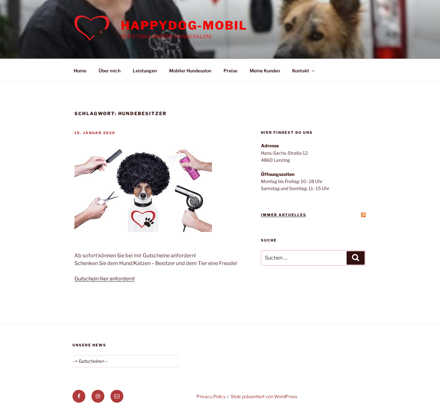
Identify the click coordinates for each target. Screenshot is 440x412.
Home (80, 70)
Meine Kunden (265, 70)
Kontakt (300, 70)
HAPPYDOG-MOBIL (184, 25)
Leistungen (145, 70)
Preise (230, 70)
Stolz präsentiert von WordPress (264, 396)
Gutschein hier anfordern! (104, 279)
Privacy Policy (210, 396)
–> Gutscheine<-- (90, 361)
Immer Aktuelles (283, 215)
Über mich (109, 70)
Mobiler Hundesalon (190, 70)
